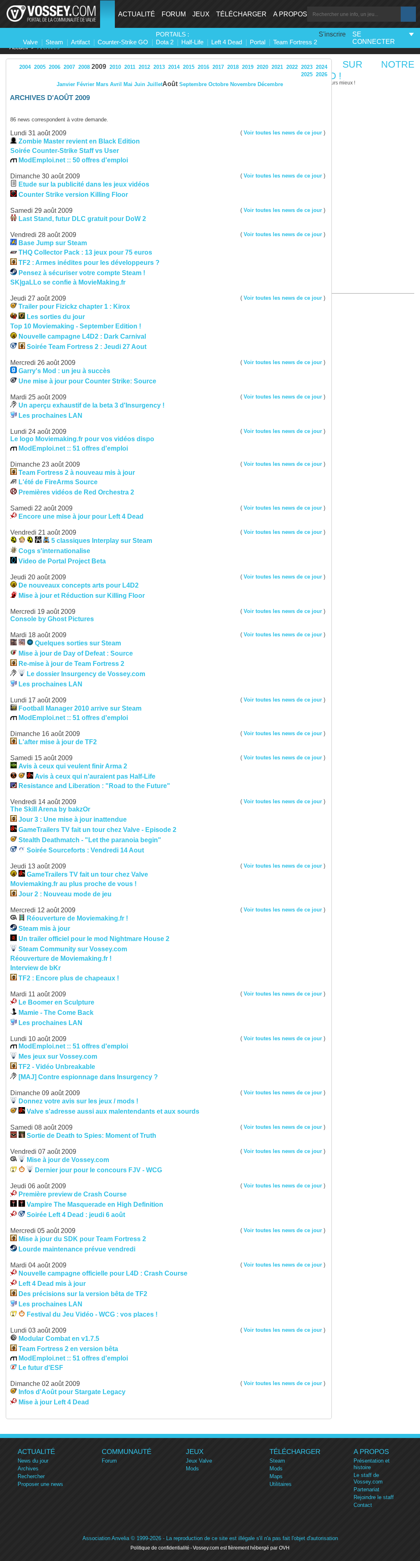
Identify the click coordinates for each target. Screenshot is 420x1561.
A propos (290, 14)
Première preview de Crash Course (72, 1194)
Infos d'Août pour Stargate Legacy (72, 1391)
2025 (307, 74)
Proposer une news (40, 1484)
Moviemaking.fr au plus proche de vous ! (73, 883)
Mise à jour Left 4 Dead (53, 1402)
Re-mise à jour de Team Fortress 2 (71, 663)
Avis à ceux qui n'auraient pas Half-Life (95, 776)
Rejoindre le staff (374, 1497)
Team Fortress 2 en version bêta (68, 1348)
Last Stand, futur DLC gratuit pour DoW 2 (82, 218)
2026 (321, 74)
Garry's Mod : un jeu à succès (64, 370)
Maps (276, 1476)
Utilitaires (280, 1484)
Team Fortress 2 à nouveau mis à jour (76, 472)
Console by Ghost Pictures (52, 618)
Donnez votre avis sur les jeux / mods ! (78, 1101)
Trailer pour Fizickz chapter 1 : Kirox (74, 306)
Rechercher (31, 1476)
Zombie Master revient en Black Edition (79, 141)
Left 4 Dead (226, 42)
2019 (247, 67)
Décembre (270, 84)
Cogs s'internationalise (54, 550)
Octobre (218, 84)
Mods (192, 1468)
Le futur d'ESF (40, 1367)
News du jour (33, 1461)
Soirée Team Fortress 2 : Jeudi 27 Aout (86, 346)
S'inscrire (332, 34)
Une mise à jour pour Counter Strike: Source (87, 381)
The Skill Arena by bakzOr (50, 809)
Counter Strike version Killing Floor (73, 194)
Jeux (201, 14)
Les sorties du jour (56, 316)
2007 (69, 67)
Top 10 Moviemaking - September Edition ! (75, 326)
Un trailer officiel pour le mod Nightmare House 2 (93, 938)
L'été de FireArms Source (58, 482)
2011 (129, 67)
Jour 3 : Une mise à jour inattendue (72, 819)
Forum (174, 14)
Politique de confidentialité (159, 1548)
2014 (174, 67)
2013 (159, 67)
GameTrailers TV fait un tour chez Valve (87, 874)
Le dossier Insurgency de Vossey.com (86, 673)
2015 (188, 67)
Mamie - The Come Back (56, 1012)
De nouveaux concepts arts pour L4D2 (78, 585)
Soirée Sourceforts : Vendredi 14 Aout (85, 850)
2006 (54, 67)
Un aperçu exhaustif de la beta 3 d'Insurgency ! (91, 405)
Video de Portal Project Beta (62, 561)
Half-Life (192, 42)
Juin (139, 84)
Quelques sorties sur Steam (78, 643)
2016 (203, 67)
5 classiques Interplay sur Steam (101, 540)
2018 (233, 67)
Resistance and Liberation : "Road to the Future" (94, 785)
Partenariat (366, 1489)
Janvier (66, 84)
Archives (28, 1468)
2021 (277, 67)
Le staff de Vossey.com (368, 1478)
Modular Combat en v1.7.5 (58, 1338)
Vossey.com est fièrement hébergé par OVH (241, 1548)
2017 (218, 67)
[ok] (408, 14)
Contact (363, 1505)
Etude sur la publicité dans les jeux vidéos (83, 184)
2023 (307, 67)
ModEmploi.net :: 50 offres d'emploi (73, 160)
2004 (25, 67)
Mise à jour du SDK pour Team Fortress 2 (82, 1238)
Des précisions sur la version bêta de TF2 (82, 1293)
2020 (262, 67)
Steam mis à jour (44, 928)
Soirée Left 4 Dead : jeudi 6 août (76, 1214)
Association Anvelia (105, 1538)
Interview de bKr (35, 967)
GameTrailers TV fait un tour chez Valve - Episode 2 (97, 829)
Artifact (80, 42)
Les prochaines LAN (50, 415)
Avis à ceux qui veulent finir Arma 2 (72, 766)
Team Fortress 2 (295, 42)
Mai (127, 84)
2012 (144, 67)
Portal (257, 42)
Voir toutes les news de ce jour (283, 133)
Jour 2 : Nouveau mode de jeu (65, 894)
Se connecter (373, 38)
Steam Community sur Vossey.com (72, 949)
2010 (115, 67)
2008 (84, 67)
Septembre (193, 84)
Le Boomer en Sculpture (56, 1002)
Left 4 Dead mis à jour (52, 1283)
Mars (102, 84)
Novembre (243, 84)
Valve (30, 42)
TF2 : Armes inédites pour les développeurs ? (89, 262)
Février (85, 84)
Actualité (136, 14)
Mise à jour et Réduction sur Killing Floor (81, 595)
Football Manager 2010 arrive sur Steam (80, 708)
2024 (321, 67)
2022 (292, 67)
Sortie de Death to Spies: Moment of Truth (91, 1135)
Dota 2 (164, 42)
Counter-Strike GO (123, 42)
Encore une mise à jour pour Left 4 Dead (81, 516)
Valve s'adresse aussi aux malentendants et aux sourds (113, 1111)
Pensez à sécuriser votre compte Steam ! (81, 272)
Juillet (154, 84)
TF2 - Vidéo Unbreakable (56, 1066)
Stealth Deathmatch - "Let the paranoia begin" (89, 839)
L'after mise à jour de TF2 (57, 741)
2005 (40, 67)
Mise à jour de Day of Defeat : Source (75, 653)
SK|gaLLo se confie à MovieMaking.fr (68, 282)
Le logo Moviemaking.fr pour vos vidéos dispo (82, 438)
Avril (116, 84)
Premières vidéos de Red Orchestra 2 (76, 492)
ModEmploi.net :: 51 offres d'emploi (73, 448)
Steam (54, 42)
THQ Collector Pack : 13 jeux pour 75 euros (85, 252)
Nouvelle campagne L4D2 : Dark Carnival (82, 336)
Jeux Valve (199, 1461)
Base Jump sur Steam (52, 242)
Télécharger (241, 14)
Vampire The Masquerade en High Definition (95, 1204)
